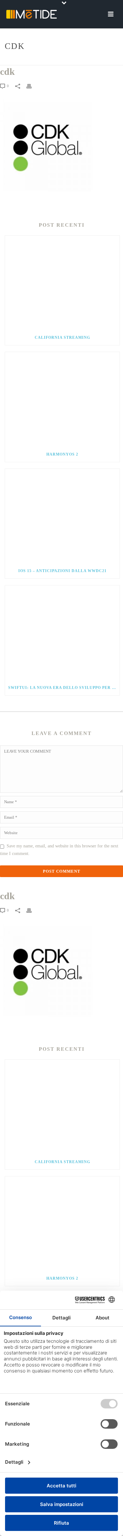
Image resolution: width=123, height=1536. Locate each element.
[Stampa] (32, 86)
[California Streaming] (62, 283)
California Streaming (62, 337)
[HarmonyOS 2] (62, 399)
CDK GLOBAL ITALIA (63, 61)
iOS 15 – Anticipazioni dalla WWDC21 (62, 571)
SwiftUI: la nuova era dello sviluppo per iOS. (64, 687)
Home (34, 61)
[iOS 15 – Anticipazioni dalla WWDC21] (62, 516)
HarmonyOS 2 (62, 454)
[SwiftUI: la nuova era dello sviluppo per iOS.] (62, 632)
